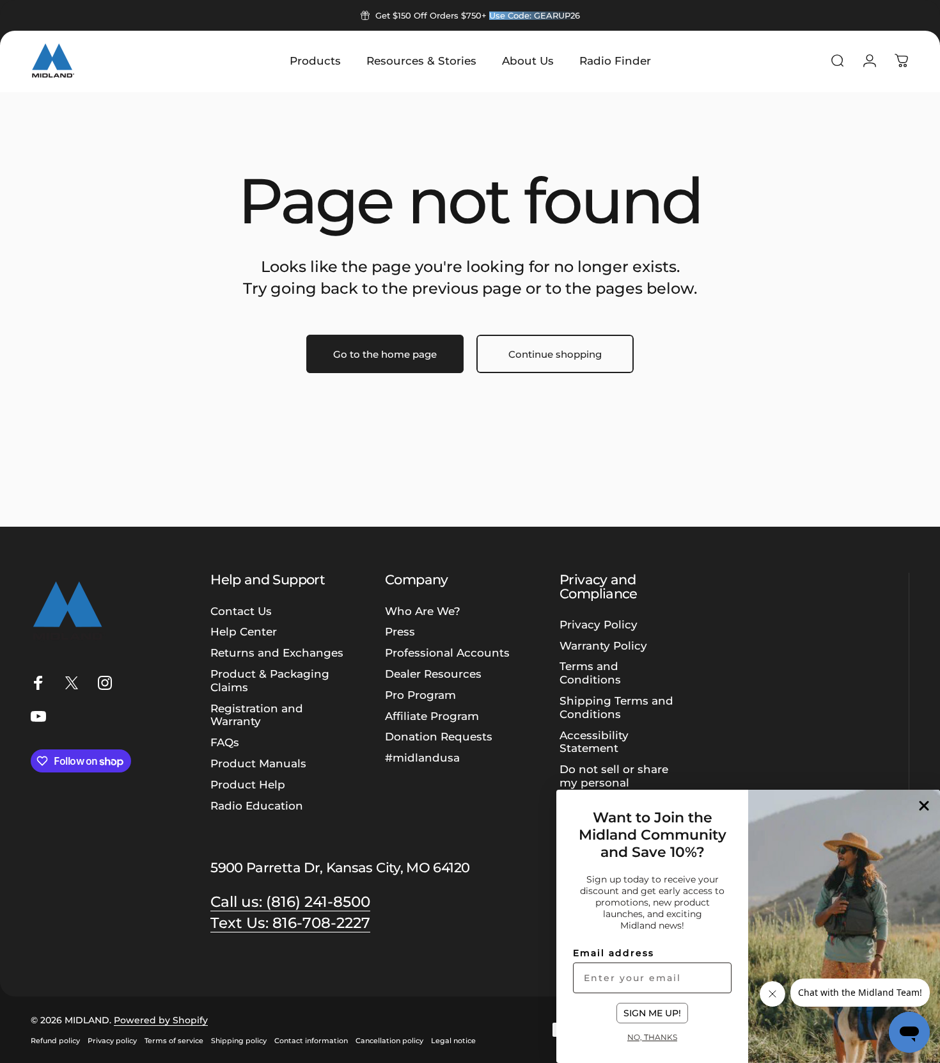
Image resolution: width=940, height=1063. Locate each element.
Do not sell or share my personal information (614, 783)
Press (400, 631)
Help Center (243, 631)
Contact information (311, 1040)
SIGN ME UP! (652, 1013)
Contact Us (241, 611)
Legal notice (453, 1040)
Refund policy (55, 1040)
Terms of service (174, 1040)
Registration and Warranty (256, 715)
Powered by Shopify (161, 1020)
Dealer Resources (433, 673)
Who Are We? (422, 611)
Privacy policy (112, 1040)
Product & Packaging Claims (269, 680)
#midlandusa (422, 757)
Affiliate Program (432, 716)
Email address (613, 953)
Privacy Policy (599, 624)
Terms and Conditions (590, 673)
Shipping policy (239, 1040)
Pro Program (420, 695)
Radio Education (256, 805)
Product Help (247, 784)
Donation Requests (438, 736)
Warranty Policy (603, 645)
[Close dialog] (924, 805)
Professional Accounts (447, 652)
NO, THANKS (652, 1037)
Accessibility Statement (594, 742)
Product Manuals (258, 763)
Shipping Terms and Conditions (616, 707)
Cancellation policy (389, 1040)
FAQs (224, 742)
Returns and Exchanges (276, 652)
